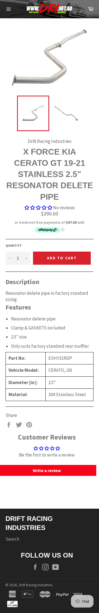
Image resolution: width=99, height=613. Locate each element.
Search (12, 539)
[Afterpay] (12, 603)
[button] (38, 208)
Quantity (13, 245)
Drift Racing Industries (35, 585)
